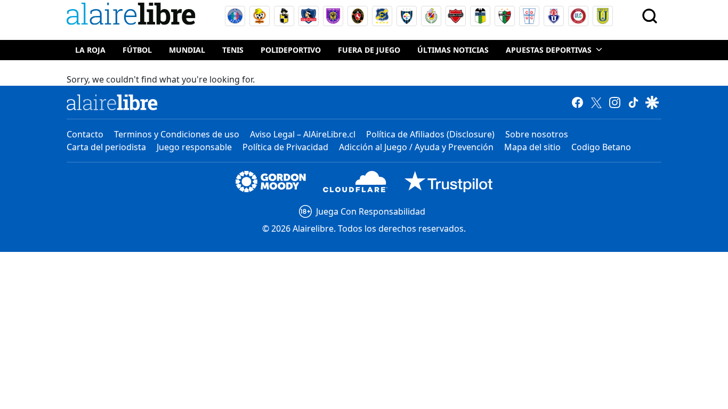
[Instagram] (614, 102)
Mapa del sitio (532, 147)
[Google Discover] (652, 102)
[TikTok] (633, 102)
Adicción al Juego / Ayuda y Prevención (416, 147)
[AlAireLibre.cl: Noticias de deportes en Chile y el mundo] (112, 102)
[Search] (649, 16)
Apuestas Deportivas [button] (549, 50)
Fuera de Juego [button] (369, 50)
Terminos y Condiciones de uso (176, 134)
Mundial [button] (187, 50)
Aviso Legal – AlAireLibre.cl (302, 134)
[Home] (133, 15)
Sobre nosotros (536, 134)
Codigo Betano (601, 147)
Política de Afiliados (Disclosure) (430, 134)
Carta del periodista (106, 147)
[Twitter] (596, 102)
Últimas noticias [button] (453, 50)
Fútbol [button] (137, 50)
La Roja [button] (90, 50)
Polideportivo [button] (291, 50)
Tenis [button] (233, 50)
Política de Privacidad (285, 147)
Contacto (85, 134)
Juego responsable (194, 147)
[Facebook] (577, 102)
